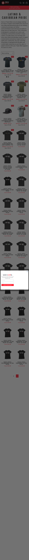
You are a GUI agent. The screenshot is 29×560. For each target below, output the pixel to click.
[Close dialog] (27, 271)
